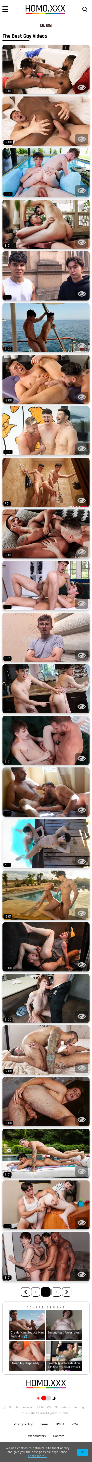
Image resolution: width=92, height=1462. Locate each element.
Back (25, 1292)
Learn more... (37, 1456)
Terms (44, 1424)
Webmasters (37, 1436)
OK (83, 1452)
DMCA (60, 1424)
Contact (58, 1436)
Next (66, 1292)
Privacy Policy (23, 1424)
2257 (75, 1424)
